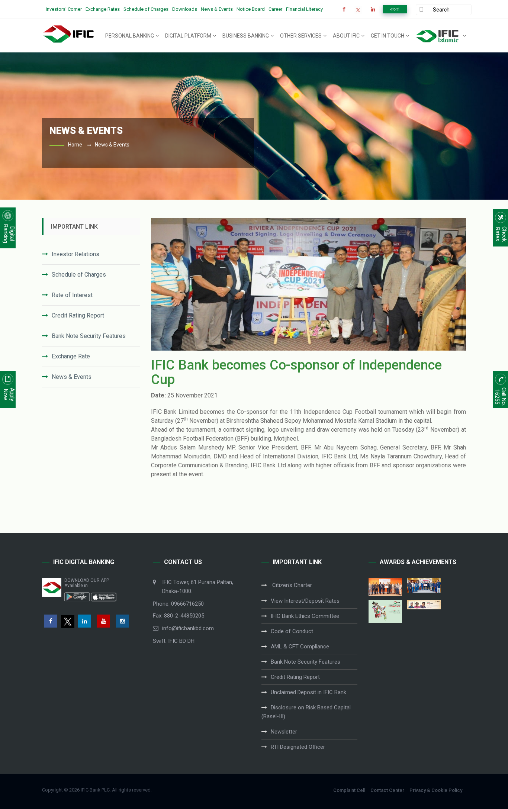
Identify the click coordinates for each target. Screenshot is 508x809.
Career (275, 9)
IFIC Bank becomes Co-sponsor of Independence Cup (296, 372)
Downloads (184, 9)
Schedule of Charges (145, 9)
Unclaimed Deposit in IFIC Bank (308, 692)
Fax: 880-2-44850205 (178, 615)
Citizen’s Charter (291, 585)
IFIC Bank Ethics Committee (305, 616)
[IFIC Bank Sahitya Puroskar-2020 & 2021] (424, 604)
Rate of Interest (72, 295)
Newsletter (284, 731)
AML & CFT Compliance (300, 646)
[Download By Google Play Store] (77, 596)
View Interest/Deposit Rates (305, 600)
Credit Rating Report (78, 315)
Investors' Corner (64, 9)
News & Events (217, 9)
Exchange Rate (71, 356)
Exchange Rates (103, 9)
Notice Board (251, 9)
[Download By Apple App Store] (103, 596)
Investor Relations (75, 254)
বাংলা (394, 9)
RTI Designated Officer (298, 747)
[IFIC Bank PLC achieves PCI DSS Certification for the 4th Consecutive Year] (385, 587)
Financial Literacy (304, 9)
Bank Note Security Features (89, 335)
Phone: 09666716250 (178, 603)
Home (75, 145)
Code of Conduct (292, 631)
